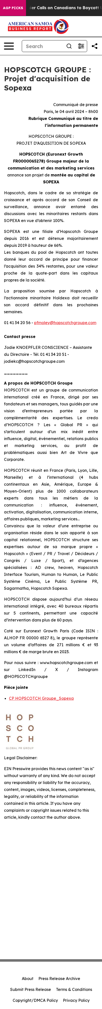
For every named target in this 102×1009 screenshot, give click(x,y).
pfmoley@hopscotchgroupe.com (65, 322)
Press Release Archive (59, 978)
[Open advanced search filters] (81, 46)
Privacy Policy (76, 1000)
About (27, 978)
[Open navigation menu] (9, 46)
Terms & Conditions (74, 989)
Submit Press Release (30, 989)
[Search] (69, 46)
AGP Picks (13, 8)
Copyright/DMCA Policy (35, 1000)
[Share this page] (94, 46)
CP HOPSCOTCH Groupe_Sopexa (41, 698)
